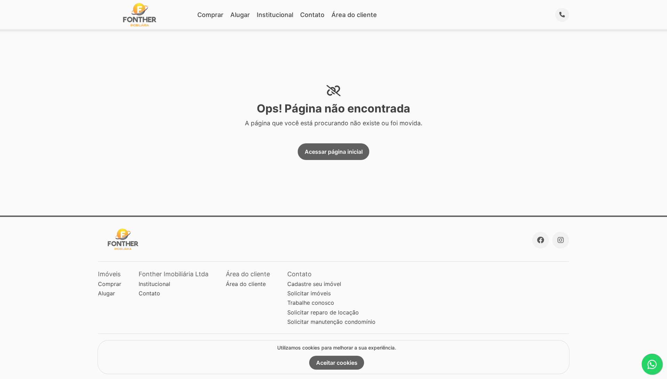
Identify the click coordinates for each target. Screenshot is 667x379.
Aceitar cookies (336, 362)
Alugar (240, 14)
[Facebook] (540, 240)
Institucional (275, 14)
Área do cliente (354, 14)
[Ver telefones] (562, 15)
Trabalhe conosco (310, 302)
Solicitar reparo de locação (323, 312)
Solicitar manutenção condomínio (331, 321)
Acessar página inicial (334, 151)
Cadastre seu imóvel (314, 283)
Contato (312, 14)
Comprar (210, 14)
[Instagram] (560, 240)
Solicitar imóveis (309, 293)
